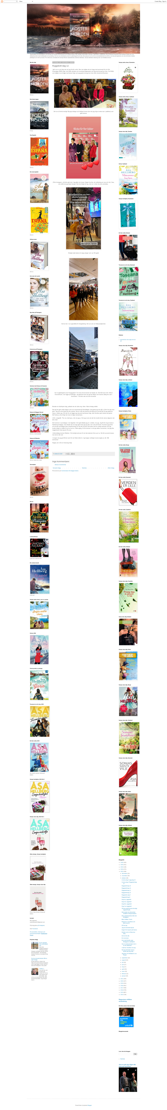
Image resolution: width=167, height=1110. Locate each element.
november (124, 875)
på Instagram (41, 925)
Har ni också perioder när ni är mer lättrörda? (129, 944)
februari (124, 973)
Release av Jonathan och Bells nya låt (128, 922)
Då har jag (124, 925)
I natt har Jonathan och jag (129, 947)
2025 (122, 864)
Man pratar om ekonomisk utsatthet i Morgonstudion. (129, 913)
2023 (122, 869)
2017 (122, 988)
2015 (122, 992)
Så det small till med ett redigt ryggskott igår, (129, 909)
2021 (122, 978)
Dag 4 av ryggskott (126, 906)
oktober (124, 878)
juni (123, 964)
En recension (125, 938)
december (124, 873)
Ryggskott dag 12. (126, 888)
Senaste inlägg (57, 468)
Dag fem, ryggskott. (127, 904)
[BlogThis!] (68, 454)
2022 (122, 871)
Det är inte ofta (125, 936)
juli (123, 962)
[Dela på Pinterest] (74, 454)
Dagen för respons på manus (129, 930)
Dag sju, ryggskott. (126, 899)
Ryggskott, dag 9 (126, 895)
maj (123, 967)
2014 (122, 994)
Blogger (90, 1105)
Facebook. (35, 928)
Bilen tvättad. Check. (127, 919)
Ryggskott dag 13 (126, 886)
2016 (122, 990)
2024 (122, 867)
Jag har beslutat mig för (128, 927)
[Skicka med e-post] (67, 454)
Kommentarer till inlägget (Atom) (69, 470)
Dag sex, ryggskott (126, 901)
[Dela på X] (70, 454)
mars (123, 971)
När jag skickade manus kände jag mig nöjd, (128, 950)
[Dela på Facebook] (72, 454)
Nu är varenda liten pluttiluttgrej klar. (43, 944)
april (123, 969)
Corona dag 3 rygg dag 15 (128, 880)
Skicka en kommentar (60, 464)
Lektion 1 (41, 968)
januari (124, 976)
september (125, 958)
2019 (122, 983)
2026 (122, 862)
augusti (124, 960)
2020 (122, 981)
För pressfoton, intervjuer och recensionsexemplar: (38, 933)
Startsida (84, 468)
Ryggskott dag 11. (126, 890)
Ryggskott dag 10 (126, 892)
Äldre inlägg (111, 468)
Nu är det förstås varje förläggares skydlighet (128, 941)
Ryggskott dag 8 (126, 897)
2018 (122, 985)
